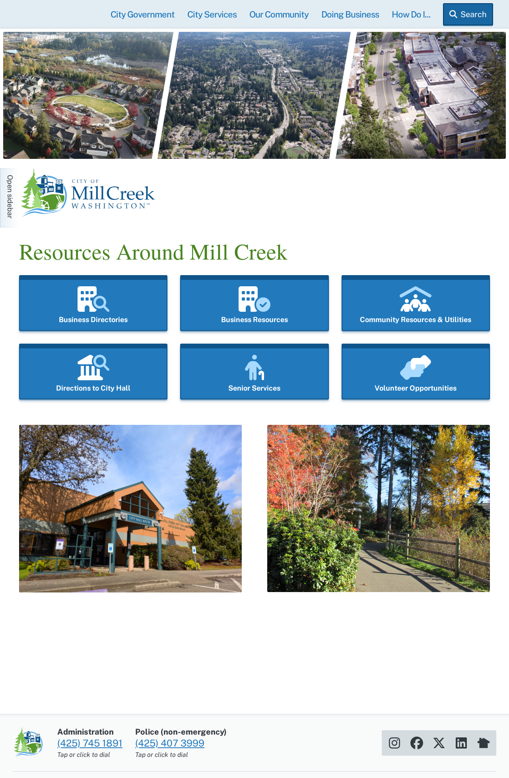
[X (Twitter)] (439, 743)
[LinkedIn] (461, 743)
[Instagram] (394, 743)
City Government (143, 14)
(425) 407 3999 (169, 743)
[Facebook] (416, 743)
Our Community (279, 14)
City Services (212, 14)
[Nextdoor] (483, 743)
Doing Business (350, 14)
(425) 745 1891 (89, 743)
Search (473, 14)
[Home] (90, 193)
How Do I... (411, 14)
